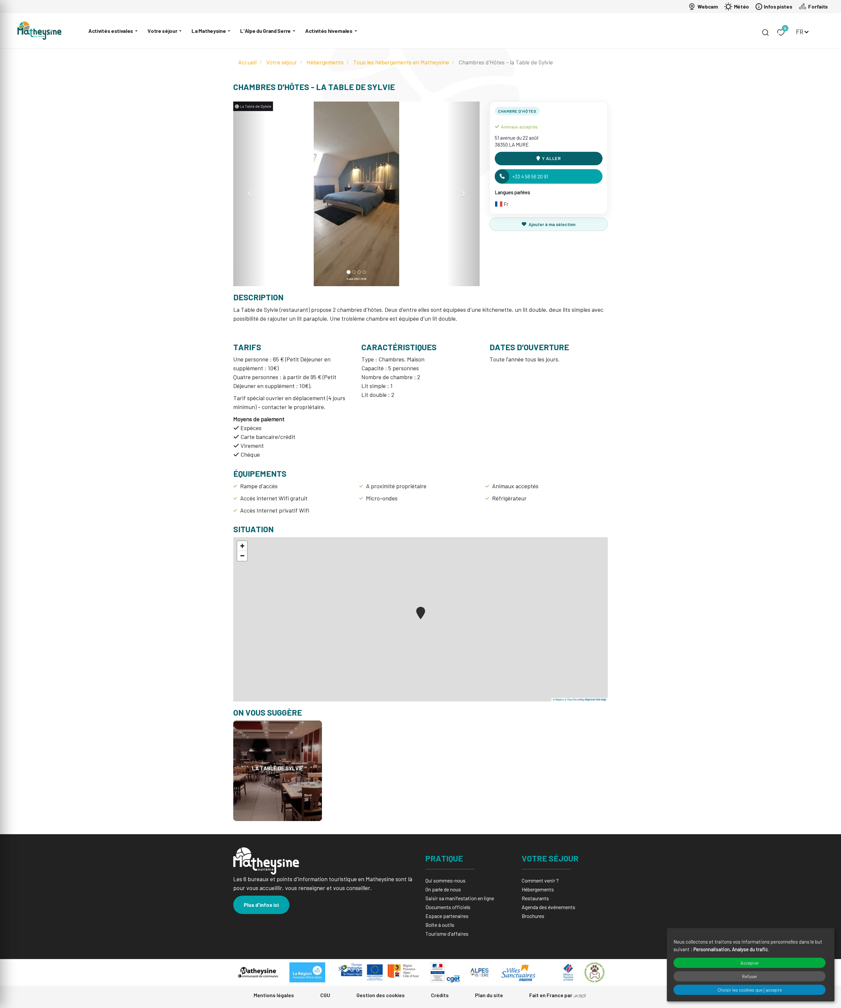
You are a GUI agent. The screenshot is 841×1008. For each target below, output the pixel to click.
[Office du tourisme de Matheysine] (39, 31)
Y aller (551, 158)
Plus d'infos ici (261, 905)
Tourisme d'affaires (446, 933)
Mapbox (560, 699)
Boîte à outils (439, 925)
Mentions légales (274, 995)
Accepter (749, 963)
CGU (325, 995)
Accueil (247, 62)
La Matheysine (209, 31)
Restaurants (535, 898)
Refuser (749, 976)
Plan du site (489, 995)
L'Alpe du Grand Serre (265, 31)
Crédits (440, 995)
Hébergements (325, 62)
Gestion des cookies (380, 995)
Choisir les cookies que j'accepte (749, 990)
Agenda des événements (548, 907)
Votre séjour (162, 31)
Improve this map (595, 699)
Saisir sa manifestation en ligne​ (459, 898)
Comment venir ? (540, 880)
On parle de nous (443, 889)
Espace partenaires (446, 916)
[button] (249, 194)
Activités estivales (110, 31)
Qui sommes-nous (445, 880)
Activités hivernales (328, 31)
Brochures (533, 916)
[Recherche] (765, 32)
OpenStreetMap (575, 699)
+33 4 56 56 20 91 (530, 176)
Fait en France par (551, 995)
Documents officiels (447, 907)
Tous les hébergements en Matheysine (401, 62)
